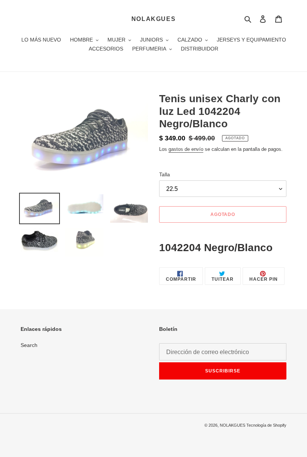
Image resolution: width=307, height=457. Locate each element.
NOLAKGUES (153, 19)
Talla (164, 174)
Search (29, 345)
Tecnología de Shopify (266, 425)
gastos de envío (185, 149)
